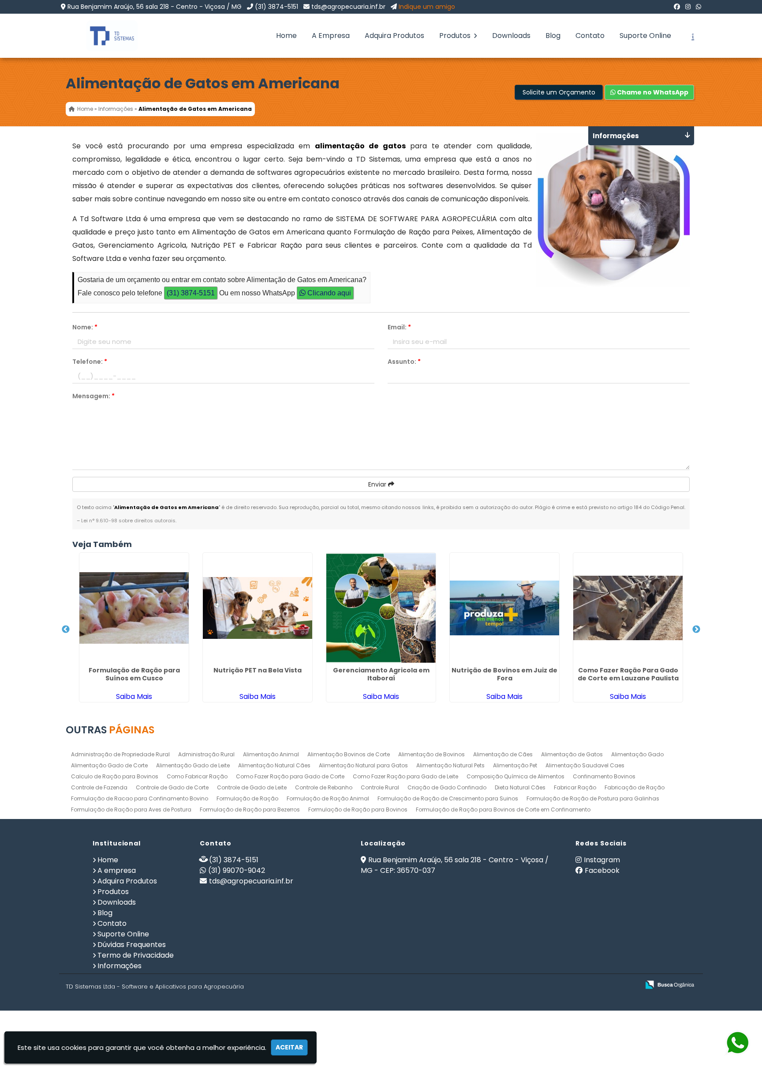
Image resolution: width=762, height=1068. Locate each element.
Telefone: (89, 361)
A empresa (116, 870)
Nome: (84, 327)
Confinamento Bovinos (604, 776)
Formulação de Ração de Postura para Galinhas (593, 798)
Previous (65, 629)
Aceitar (289, 1047)
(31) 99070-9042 (236, 870)
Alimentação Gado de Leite (193, 765)
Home (286, 35)
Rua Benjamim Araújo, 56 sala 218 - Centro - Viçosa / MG (154, 6)
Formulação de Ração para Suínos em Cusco (134, 674)
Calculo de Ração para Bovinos (114, 776)
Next (696, 629)
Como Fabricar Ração (197, 776)
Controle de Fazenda (99, 787)
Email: (399, 327)
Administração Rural (206, 754)
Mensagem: (93, 396)
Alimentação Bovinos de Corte (348, 754)
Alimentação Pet (515, 765)
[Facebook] (677, 6)
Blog (552, 35)
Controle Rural (380, 787)
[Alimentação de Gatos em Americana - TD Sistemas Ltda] (105, 35)
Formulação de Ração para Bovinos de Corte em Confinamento (503, 809)
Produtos (455, 35)
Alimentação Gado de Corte (109, 765)
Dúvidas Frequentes (131, 945)
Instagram (602, 860)
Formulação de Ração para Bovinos (357, 809)
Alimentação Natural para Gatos (363, 765)
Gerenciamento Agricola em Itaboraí (381, 674)
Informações (119, 966)
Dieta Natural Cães (520, 787)
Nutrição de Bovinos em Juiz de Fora (504, 674)
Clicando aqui (328, 293)
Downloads (511, 35)
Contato (590, 35)
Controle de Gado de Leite (252, 787)
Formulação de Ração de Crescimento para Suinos (447, 798)
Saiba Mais (134, 696)
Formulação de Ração (247, 798)
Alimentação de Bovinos (431, 754)
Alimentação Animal (271, 754)
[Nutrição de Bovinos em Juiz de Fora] (504, 608)
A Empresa (331, 35)
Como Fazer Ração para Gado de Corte (290, 776)
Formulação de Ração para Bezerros (250, 809)
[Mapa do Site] (545, 985)
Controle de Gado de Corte (172, 787)
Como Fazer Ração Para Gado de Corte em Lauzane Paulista (628, 674)
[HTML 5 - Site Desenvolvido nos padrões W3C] (568, 985)
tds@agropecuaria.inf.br (348, 6)
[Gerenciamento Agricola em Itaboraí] (381, 608)
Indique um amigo (427, 6)
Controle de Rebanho (323, 787)
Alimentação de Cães (503, 754)
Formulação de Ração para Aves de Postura (131, 809)
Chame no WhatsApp (652, 92)
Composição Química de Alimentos (515, 776)
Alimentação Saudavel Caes (584, 765)
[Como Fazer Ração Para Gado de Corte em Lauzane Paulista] (628, 608)
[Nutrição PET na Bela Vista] (257, 608)
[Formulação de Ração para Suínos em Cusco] (134, 608)
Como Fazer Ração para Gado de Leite (405, 776)
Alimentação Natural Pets (450, 765)
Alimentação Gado (637, 754)
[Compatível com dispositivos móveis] (629, 985)
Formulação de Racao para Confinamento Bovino (139, 798)
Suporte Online (645, 35)
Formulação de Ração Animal (328, 798)
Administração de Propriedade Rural (120, 754)
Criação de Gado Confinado (446, 787)
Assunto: (404, 361)
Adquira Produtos (394, 35)
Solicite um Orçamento (559, 92)
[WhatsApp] (698, 6)
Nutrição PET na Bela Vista (257, 670)
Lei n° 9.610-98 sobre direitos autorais (128, 520)
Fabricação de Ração (635, 787)
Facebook (602, 870)
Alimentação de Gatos (572, 754)
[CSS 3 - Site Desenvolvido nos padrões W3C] (598, 985)
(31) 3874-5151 (276, 6)
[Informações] (692, 36)
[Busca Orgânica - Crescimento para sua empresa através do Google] (669, 984)
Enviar (378, 484)
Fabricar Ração (575, 787)
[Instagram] (688, 6)
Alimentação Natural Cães (274, 765)
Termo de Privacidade (135, 955)
